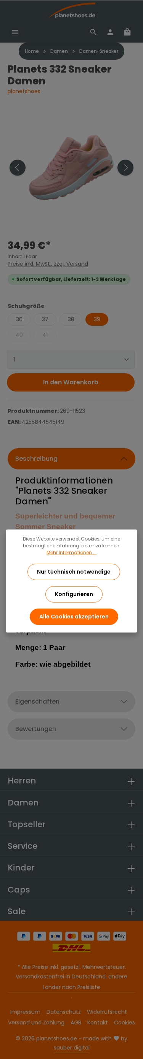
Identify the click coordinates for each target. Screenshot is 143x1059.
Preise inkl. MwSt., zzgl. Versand (48, 264)
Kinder (21, 868)
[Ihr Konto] (110, 32)
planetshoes (24, 91)
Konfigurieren (74, 594)
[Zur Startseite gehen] (71, 11)
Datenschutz (64, 1012)
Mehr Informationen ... (71, 552)
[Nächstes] (125, 168)
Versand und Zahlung (36, 1022)
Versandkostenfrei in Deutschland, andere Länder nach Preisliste (71, 982)
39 (97, 319)
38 (71, 319)
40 (19, 335)
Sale (17, 911)
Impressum (25, 1012)
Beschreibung (36, 458)
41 (45, 335)
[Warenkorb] (127, 32)
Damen (23, 803)
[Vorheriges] (18, 168)
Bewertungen (35, 728)
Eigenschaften (37, 701)
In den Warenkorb (70, 382)
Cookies (124, 1022)
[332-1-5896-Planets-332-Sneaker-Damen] (71, 168)
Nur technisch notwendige (74, 571)
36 (19, 319)
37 (45, 319)
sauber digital (72, 1047)
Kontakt (97, 1022)
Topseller (27, 824)
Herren (22, 780)
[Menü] (15, 32)
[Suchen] (93, 32)
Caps (19, 890)
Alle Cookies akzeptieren (74, 616)
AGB (76, 1022)
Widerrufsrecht (107, 1012)
